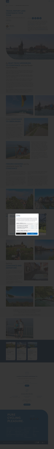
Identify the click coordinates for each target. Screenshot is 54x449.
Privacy (19, 216)
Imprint (17, 216)
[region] (27, 227)
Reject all (21, 233)
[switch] (36, 224)
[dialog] (27, 224)
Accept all (32, 233)
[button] (35, 224)
